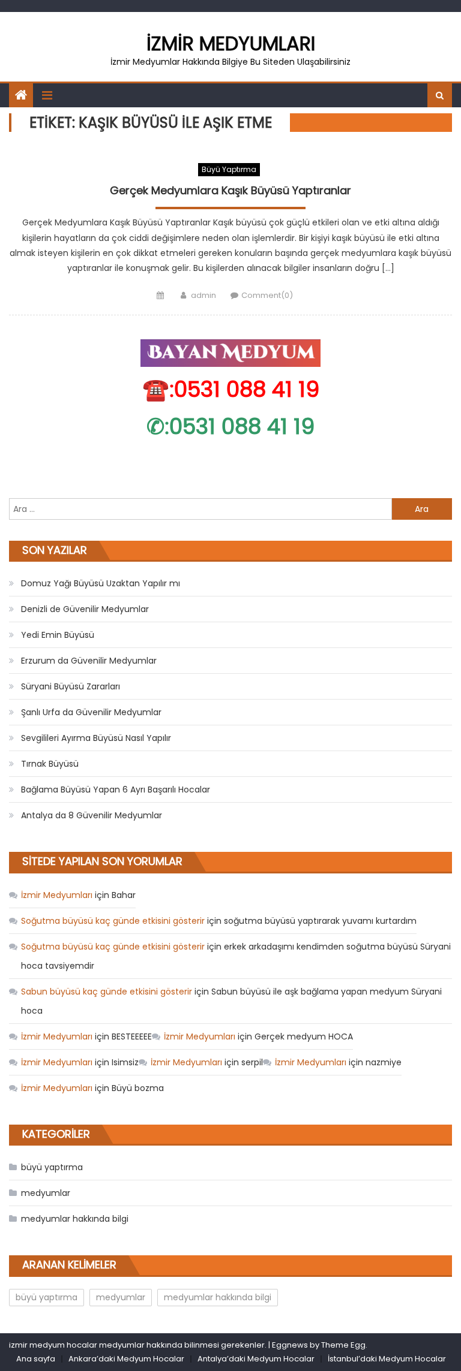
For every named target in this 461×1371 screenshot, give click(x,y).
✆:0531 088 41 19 (230, 426)
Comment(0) (267, 295)
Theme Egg (343, 1345)
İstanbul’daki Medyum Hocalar (387, 1358)
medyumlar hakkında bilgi (74, 1219)
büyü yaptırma (229, 169)
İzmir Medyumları (230, 43)
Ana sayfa (35, 1358)
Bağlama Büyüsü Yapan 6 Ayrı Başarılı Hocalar (115, 790)
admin (203, 295)
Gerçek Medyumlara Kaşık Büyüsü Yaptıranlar (230, 190)
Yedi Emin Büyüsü (57, 635)
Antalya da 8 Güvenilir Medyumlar (91, 815)
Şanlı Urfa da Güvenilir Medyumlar (91, 712)
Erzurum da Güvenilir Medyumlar (89, 661)
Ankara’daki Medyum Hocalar (126, 1358)
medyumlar (45, 1193)
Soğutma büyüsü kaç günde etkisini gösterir (113, 921)
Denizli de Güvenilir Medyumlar (85, 609)
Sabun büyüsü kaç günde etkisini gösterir (106, 992)
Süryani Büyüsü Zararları (70, 686)
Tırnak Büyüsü (50, 764)
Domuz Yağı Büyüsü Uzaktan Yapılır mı (100, 583)
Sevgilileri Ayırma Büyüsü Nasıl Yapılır (96, 738)
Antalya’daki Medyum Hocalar (256, 1358)
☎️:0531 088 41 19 (230, 389)
